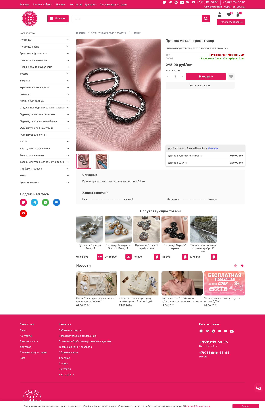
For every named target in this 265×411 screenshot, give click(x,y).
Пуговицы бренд (29, 46)
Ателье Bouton (213, 6)
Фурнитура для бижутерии (36, 128)
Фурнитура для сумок (33, 134)
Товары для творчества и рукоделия (42, 161)
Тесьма (24, 73)
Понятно (246, 406)
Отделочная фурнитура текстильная (42, 107)
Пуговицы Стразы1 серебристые (146, 247)
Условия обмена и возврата (75, 346)
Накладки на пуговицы (33, 60)
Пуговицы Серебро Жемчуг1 (90, 247)
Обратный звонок (234, 6)
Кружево (25, 94)
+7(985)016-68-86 (214, 353)
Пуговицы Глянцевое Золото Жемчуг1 (118, 247)
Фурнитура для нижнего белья (38, 121)
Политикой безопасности (197, 406)
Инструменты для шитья (35, 148)
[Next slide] (155, 95)
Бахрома (25, 80)
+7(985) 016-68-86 (234, 2)
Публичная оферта (70, 330)
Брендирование (29, 182)
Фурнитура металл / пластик (108, 32)
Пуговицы (25, 39)
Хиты (23, 175)
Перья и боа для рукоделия (36, 67)
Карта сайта (66, 374)
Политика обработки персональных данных (85, 341)
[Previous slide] (81, 95)
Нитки (23, 141)
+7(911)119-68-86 (213, 342)
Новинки (61, 4)
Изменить (213, 148)
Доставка (90, 4)
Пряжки (136, 32)
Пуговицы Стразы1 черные (175, 247)
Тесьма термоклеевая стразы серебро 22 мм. (203, 248)
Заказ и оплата (29, 341)
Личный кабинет (43, 4)
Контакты (76, 4)
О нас (23, 330)
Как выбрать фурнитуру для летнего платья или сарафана (96, 300)
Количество (173, 70)
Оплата (63, 363)
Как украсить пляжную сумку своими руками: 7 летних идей (136, 300)
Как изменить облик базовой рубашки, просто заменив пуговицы (181, 300)
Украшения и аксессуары (35, 87)
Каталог (60, 18)
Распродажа (27, 33)
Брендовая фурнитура (33, 53)
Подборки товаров (31, 168)
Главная (24, 4)
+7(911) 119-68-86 (207, 2)
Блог (22, 358)
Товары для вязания (32, 155)
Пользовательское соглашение (77, 335)
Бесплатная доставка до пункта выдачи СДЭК (222, 300)
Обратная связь (68, 352)
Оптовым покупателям (113, 4)
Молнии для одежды (32, 100)
